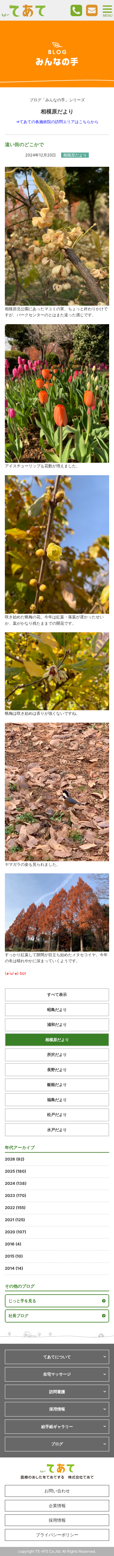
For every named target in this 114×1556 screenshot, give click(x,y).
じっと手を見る (22, 1300)
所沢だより (57, 1054)
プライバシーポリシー (57, 1534)
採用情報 (57, 1520)
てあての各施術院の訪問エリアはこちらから (58, 121)
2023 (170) (15, 1195)
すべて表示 (57, 994)
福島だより (57, 1099)
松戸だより (57, 1114)
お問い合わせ (57, 1490)
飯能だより (57, 1084)
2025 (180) (15, 1171)
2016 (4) (13, 1244)
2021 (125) (15, 1219)
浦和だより (57, 1024)
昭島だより (57, 1009)
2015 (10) (14, 1256)
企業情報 (57, 1505)
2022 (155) (15, 1207)
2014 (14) (14, 1268)
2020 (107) (15, 1231)
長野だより (57, 1069)
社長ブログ (18, 1315)
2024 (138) (15, 1183)
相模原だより (57, 1039)
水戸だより (57, 1129)
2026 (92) (14, 1159)
